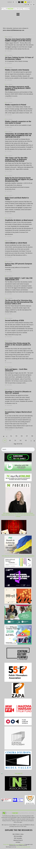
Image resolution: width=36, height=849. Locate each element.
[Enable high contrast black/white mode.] (19, 2)
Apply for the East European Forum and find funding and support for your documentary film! (19, 179)
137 (27, 436)
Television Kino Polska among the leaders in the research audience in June (18, 344)
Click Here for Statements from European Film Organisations (18, 556)
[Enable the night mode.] (16, 2)
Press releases (9, 36)
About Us (22, 844)
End (34, 441)
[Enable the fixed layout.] (31, 2)
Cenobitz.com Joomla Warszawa (23, 846)
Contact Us (17, 844)
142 (20, 440)
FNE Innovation (18, 838)
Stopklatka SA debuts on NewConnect (19, 220)
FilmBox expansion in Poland (15, 105)
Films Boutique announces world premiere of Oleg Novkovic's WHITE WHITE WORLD (18, 88)
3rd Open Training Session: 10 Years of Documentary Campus (19, 58)
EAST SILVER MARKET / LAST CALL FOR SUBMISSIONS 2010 (18, 279)
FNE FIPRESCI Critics (18, 834)
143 (26, 440)
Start (3, 436)
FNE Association (18, 836)
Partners (12, 844)
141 (15, 440)
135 (16, 436)
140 (10, 440)
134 (11, 436)
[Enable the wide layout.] (34, 2)
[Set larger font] (34, 4)
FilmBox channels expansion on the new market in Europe (18, 122)
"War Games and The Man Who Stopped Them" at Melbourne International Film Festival (16, 159)
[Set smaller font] (28, 4)
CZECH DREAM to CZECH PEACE (16, 243)
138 (32, 436)
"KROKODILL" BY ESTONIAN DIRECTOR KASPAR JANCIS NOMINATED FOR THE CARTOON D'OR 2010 (18, 135)
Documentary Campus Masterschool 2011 (18, 412)
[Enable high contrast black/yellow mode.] (22, 2)
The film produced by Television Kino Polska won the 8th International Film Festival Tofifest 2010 (19, 302)
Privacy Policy (6, 844)
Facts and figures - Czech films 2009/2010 (16, 370)
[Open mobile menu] (18, 14)
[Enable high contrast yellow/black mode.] (25, 2)
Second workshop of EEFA (14, 320)
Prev (6, 436)
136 (21, 436)
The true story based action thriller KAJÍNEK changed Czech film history (18, 40)
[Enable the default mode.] (13, 2)
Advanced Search (18, 840)
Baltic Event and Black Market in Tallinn (17, 198)
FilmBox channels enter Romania (17, 70)
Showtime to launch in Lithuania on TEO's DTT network (18, 392)
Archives (18, 842)
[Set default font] (31, 4)
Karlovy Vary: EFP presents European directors (18, 264)
